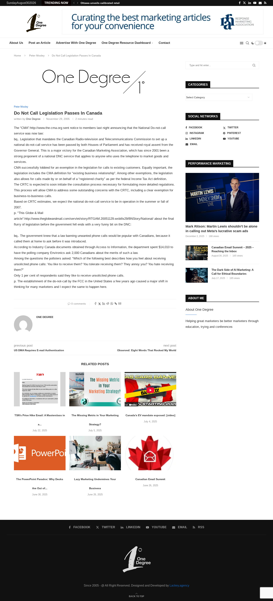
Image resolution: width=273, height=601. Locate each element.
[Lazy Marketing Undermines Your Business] (95, 453)
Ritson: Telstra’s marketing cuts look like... (108, 2)
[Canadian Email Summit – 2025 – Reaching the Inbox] (197, 252)
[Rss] (265, 3)
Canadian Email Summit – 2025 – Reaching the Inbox (233, 249)
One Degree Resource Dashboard (126, 43)
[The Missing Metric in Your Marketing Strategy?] (95, 389)
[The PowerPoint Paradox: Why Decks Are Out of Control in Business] (40, 453)
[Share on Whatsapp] (111, 303)
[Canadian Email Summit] (150, 453)
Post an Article (39, 43)
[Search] (247, 43)
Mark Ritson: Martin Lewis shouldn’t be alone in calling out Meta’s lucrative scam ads (221, 229)
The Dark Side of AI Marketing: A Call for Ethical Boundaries (233, 271)
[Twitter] (244, 3)
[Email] (260, 3)
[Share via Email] (119, 303)
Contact (164, 43)
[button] (73, 3)
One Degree (33, 118)
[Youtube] (254, 3)
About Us (16, 43)
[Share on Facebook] (95, 303)
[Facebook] (239, 3)
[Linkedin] (249, 3)
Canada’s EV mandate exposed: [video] (150, 415)
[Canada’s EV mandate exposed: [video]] (150, 389)
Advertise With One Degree (76, 43)
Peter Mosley (37, 55)
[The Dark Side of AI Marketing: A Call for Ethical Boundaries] (197, 275)
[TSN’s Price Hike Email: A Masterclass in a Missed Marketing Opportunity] (40, 389)
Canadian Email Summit (150, 479)
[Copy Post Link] (116, 303)
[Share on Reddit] (107, 303)
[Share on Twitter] (99, 303)
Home (17, 55)
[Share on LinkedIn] (103, 303)
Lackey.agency (179, 585)
